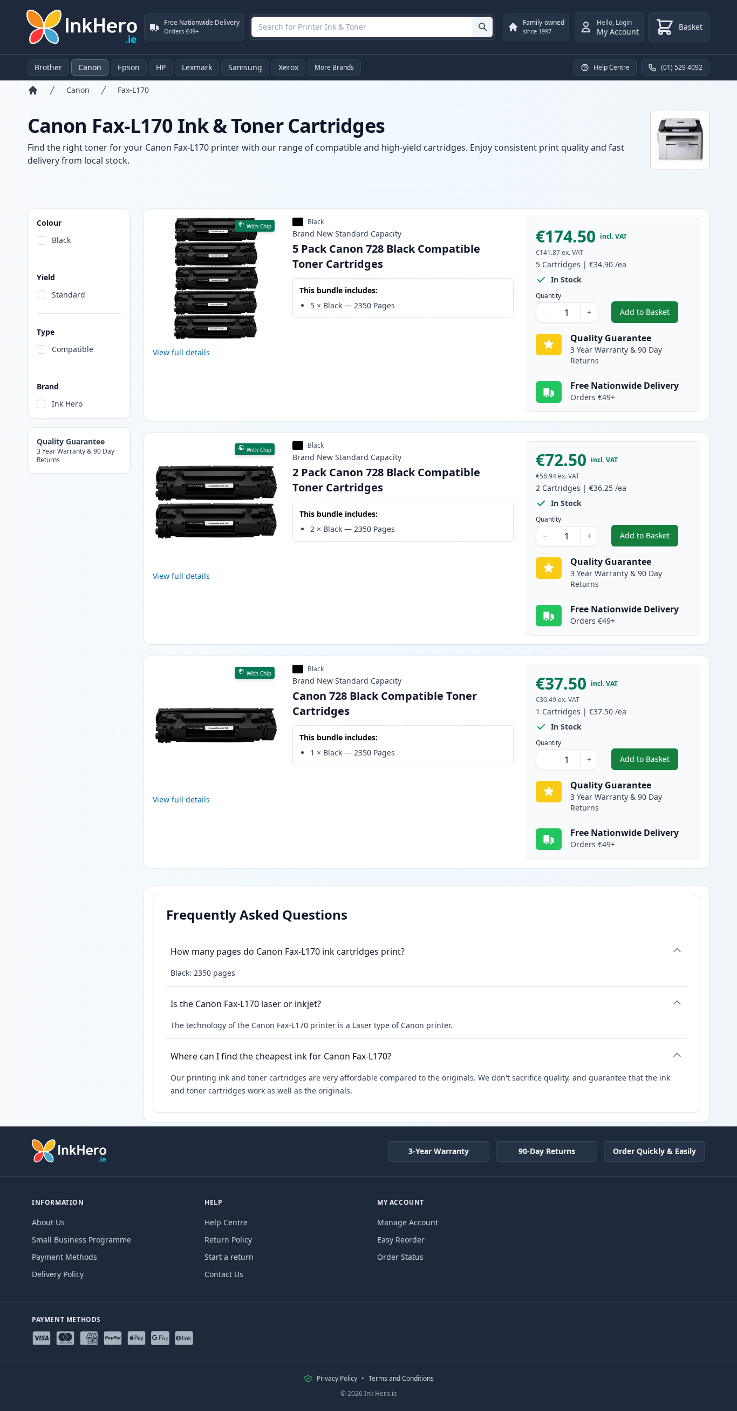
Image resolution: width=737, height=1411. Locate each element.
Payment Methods (64, 1257)
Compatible (72, 349)
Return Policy (228, 1239)
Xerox (288, 67)
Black (61, 240)
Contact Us (223, 1274)
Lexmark (197, 67)
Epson (129, 67)
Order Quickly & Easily (654, 1151)
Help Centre (226, 1222)
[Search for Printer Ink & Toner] (483, 27)
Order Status (400, 1257)
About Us (48, 1222)
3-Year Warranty (438, 1151)
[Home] (33, 90)
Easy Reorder (401, 1239)
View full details (181, 352)
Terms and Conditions (401, 1378)
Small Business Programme (81, 1239)
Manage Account (407, 1222)
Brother (48, 67)
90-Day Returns (546, 1151)
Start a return (229, 1257)
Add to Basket (649, 314)
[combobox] (372, 27)
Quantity (548, 296)
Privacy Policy (337, 1378)
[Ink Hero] (82, 27)
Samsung (245, 67)
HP (161, 67)
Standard (68, 294)
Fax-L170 (133, 90)
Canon (89, 67)
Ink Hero (67, 404)
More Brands (334, 67)
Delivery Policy (58, 1274)
